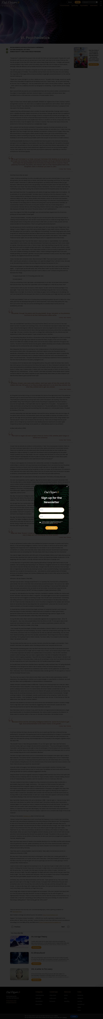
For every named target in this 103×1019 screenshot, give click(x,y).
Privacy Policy (55, 523)
